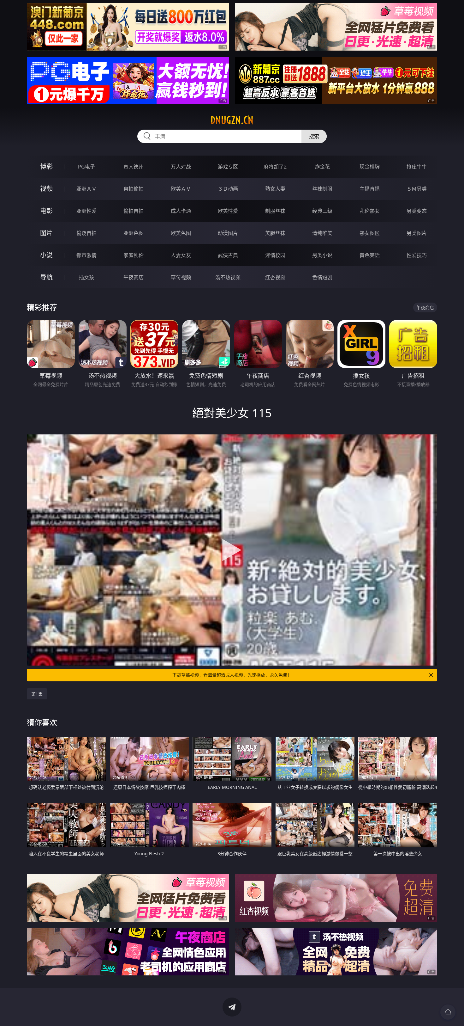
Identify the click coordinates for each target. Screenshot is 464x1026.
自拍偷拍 (133, 188)
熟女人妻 (275, 188)
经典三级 (322, 210)
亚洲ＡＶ (86, 188)
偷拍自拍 (133, 210)
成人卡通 (181, 210)
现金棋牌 (370, 166)
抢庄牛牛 (417, 166)
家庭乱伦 (133, 255)
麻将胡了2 (275, 166)
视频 (46, 188)
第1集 (37, 694)
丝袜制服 (322, 188)
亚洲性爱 (86, 210)
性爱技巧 (417, 255)
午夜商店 (133, 277)
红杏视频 (275, 277)
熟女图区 (370, 233)
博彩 (46, 166)
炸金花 (322, 166)
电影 (46, 210)
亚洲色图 (133, 233)
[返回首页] (447, 1012)
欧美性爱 (228, 210)
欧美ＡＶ (181, 188)
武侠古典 (228, 255)
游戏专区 (228, 166)
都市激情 (86, 255)
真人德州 (133, 166)
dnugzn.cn (232, 120)
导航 (46, 277)
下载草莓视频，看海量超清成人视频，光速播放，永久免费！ (232, 675)
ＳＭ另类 (417, 188)
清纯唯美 (322, 233)
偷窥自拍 (86, 233)
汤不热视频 (228, 277)
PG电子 (86, 166)
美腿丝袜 (275, 233)
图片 (46, 233)
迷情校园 (275, 255)
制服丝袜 (275, 210)
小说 (46, 255)
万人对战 (181, 166)
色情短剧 (322, 277)
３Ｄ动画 (228, 188)
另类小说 (322, 255)
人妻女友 (181, 255)
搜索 (314, 136)
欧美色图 (181, 233)
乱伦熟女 (370, 210)
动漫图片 (228, 233)
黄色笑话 (370, 255)
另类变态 (417, 210)
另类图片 (417, 233)
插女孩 (86, 277)
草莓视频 (181, 277)
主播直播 (370, 188)
